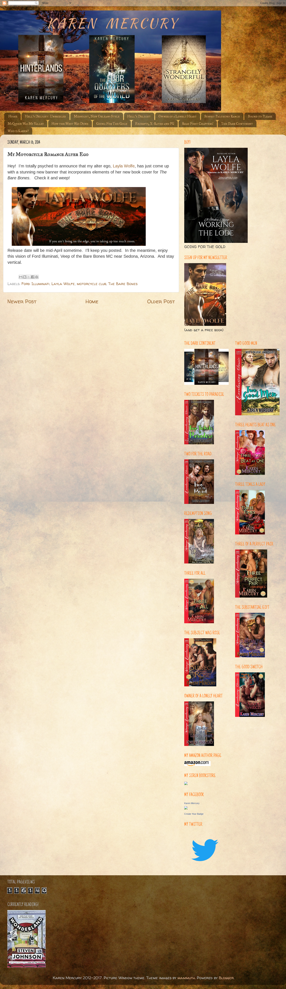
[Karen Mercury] (186, 808)
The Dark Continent (237, 124)
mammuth (186, 977)
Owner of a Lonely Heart (177, 116)
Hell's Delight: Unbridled (45, 116)
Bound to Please (260, 116)
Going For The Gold (111, 124)
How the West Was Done (70, 124)
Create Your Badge (194, 814)
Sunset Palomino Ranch (222, 116)
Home (12, 116)
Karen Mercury (192, 803)
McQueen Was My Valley (26, 124)
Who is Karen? (18, 131)
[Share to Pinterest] (37, 277)
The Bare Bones (123, 283)
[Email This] (21, 277)
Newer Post (21, 301)
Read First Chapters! (197, 124)
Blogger (226, 977)
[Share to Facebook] (33, 277)
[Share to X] (29, 277)
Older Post (161, 301)
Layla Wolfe (63, 283)
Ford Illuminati (35, 283)
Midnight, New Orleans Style (97, 116)
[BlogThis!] (25, 277)
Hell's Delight (139, 116)
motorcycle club (91, 283)
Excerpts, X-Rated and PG (154, 124)
